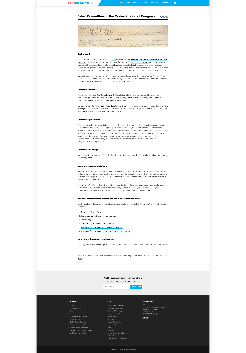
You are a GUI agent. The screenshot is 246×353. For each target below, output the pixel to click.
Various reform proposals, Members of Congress (102, 227)
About (120, 3)
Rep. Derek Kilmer (104, 95)
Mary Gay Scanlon (112, 100)
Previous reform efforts (91, 212)
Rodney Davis (151, 109)
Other (109, 327)
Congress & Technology (115, 311)
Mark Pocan (88, 100)
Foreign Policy (112, 316)
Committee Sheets (76, 319)
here (116, 65)
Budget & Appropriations (116, 305)
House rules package (140, 62)
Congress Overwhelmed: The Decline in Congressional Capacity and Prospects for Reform (81, 330)
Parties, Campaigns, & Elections (118, 333)
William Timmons (107, 111)
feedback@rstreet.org (150, 314)
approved (87, 78)
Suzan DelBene (133, 98)
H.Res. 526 (147, 177)
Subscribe (137, 286)
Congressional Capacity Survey (80, 325)
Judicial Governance (114, 322)
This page (82, 244)
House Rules (111, 319)
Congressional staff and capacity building (98, 216)
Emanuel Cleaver (112, 98)
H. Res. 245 (128, 81)
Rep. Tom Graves (114, 106)
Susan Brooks (133, 109)
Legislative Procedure (114, 325)
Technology (86, 220)
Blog (145, 3)
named (103, 106)
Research (132, 3)
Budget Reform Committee (78, 322)
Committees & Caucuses (115, 308)
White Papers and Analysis (78, 316)
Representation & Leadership (117, 338)
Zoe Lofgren (154, 98)
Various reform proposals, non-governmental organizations (106, 231)
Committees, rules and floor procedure (97, 223)
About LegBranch (75, 308)
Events (154, 3)
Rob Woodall (114, 109)
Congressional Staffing (115, 314)
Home (72, 305)
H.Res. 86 (81, 76)
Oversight (111, 330)
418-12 (113, 59)
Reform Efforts (112, 336)
